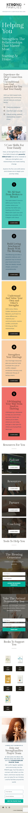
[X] (6, 807)
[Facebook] (3, 807)
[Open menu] (24, 4)
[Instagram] (9, 807)
